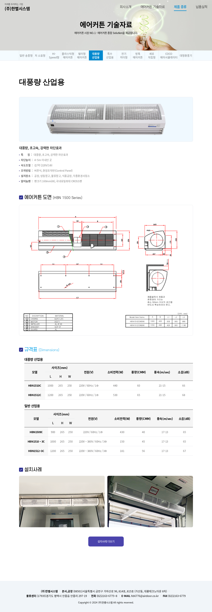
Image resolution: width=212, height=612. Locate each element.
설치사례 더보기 (106, 541)
